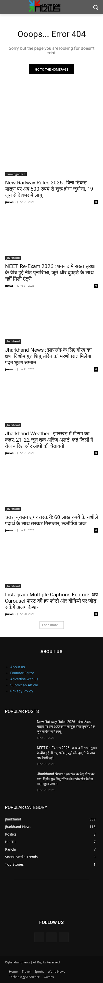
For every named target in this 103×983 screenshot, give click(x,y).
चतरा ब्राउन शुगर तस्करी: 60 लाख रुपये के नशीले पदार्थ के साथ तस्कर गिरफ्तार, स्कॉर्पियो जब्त (51, 520)
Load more (50, 625)
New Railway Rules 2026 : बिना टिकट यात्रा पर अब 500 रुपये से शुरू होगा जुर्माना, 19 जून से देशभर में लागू (49, 189)
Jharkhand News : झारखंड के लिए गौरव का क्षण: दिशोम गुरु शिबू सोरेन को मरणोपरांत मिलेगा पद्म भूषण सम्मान (48, 356)
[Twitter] (64, 937)
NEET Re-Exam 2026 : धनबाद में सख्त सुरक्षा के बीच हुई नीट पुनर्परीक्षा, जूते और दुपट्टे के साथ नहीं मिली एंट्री (50, 272)
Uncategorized (15, 174)
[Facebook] (39, 937)
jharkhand (13, 258)
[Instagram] (51, 937)
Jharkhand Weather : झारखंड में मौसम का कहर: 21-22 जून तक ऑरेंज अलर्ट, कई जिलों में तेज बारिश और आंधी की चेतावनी (49, 440)
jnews (9, 202)
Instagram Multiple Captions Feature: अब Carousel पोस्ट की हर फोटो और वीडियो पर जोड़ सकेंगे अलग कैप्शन (51, 601)
